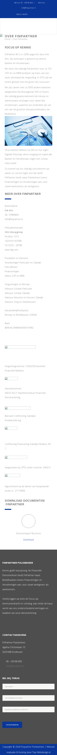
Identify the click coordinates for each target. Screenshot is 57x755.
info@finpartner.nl (28, 8)
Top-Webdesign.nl (41, 752)
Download (28, 539)
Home (7, 39)
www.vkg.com (11, 249)
